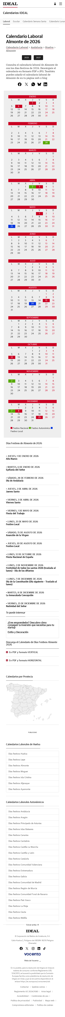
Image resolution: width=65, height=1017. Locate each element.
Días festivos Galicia (17, 877)
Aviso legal (46, 992)
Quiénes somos (38, 987)
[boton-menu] (60, 4)
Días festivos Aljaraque (18, 783)
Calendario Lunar (57, 21)
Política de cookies (45, 1005)
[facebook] (19, 84)
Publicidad (37, 1001)
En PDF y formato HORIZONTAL (25, 660)
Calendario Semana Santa (34, 21)
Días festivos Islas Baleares (20, 829)
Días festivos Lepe (16, 760)
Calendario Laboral (17, 47)
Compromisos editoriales (23, 1005)
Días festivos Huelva (17, 754)
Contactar (24, 987)
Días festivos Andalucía (19, 812)
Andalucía (36, 47)
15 (46, 300)
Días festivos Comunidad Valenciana (25, 865)
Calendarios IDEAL (15, 13)
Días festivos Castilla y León (21, 853)
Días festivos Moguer (18, 772)
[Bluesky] (39, 84)
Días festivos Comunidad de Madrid (24, 882)
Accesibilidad (23, 996)
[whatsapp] (33, 84)
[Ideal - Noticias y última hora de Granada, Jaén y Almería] (10, 3)
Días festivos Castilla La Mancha (23, 847)
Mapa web (49, 1001)
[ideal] (32, 931)
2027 (38, 58)
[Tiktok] (44, 948)
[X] (26, 84)
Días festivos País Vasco (19, 900)
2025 (26, 58)
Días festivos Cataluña (18, 859)
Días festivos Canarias (18, 835)
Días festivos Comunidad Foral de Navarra (27, 894)
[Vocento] (32, 954)
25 (12, 226)
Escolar (16, 21)
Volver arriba (31, 925)
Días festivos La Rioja (18, 906)
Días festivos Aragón (18, 817)
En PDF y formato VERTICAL (23, 652)
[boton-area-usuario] (55, 3)
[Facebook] (21, 948)
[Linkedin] (45, 84)
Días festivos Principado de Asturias (24, 823)
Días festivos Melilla (17, 918)
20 (32, 304)
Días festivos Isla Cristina (19, 777)
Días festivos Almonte (18, 766)
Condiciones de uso (40, 996)
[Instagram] (33, 948)
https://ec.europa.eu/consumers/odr (35, 981)
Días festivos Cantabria (18, 841)
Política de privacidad (20, 1001)
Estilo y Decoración (18, 632)
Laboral (6, 21)
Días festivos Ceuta (17, 912)
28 (46, 143)
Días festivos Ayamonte (19, 789)
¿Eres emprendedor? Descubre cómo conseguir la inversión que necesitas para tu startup (31, 625)
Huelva (49, 47)
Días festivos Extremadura (20, 871)
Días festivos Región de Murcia (22, 888)
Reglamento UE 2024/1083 (26, 992)
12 (12, 357)
